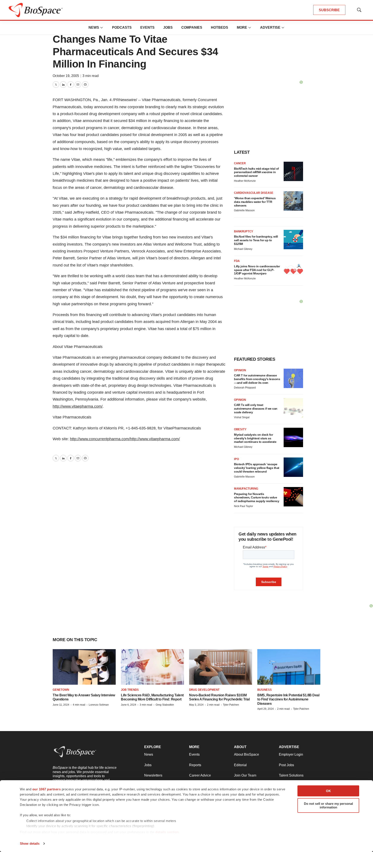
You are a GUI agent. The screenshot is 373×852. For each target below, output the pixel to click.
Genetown (61, 689)
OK (328, 791)
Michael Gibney (243, 249)
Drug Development (204, 689)
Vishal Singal (242, 417)
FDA (237, 261)
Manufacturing (246, 488)
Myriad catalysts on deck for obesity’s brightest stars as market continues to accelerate (255, 438)
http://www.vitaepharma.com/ (78, 406)
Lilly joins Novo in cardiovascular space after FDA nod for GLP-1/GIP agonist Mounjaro (257, 270)
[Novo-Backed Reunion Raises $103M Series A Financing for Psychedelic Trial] (220, 666)
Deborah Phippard (245, 387)
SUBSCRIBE (329, 10)
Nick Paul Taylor (243, 506)
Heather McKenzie (245, 180)
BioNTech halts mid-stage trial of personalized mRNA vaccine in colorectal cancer (256, 172)
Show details (30, 843)
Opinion (240, 370)
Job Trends (130, 689)
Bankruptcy (243, 231)
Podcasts (122, 27)
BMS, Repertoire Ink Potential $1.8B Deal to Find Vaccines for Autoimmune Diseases (288, 699)
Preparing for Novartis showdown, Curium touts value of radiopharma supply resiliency (256, 497)
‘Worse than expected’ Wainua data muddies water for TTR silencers (254, 201)
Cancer (240, 163)
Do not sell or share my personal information (328, 805)
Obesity (240, 429)
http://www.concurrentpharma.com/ (100, 439)
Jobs (168, 27)
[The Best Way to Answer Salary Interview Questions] (84, 666)
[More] (101, 27)
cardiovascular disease (253, 192)
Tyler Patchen (231, 704)
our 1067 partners (46, 789)
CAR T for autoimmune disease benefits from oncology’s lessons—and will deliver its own (257, 379)
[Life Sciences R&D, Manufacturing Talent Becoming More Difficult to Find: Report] (152, 666)
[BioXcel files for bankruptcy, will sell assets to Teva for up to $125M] (293, 239)
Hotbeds (219, 27)
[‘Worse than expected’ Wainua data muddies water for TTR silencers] (293, 201)
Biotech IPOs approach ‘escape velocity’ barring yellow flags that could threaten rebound (256, 467)
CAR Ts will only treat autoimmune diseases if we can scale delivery (255, 408)
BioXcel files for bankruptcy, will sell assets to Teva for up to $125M (256, 240)
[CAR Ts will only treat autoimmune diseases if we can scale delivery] (293, 408)
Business (264, 689)
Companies (191, 27)
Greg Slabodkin (165, 704)
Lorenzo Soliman (99, 704)
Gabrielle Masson (244, 210)
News (94, 27)
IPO (236, 459)
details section (167, 832)
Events (147, 27)
